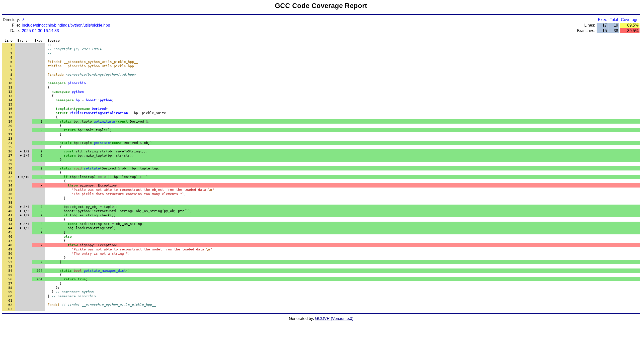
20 (10, 126)
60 (10, 296)
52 (10, 262)
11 (10, 87)
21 (10, 130)
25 (10, 147)
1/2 (26, 151)
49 (10, 249)
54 (10, 271)
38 (10, 202)
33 (10, 181)
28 (10, 160)
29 (10, 164)
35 (10, 190)
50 (10, 253)
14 (10, 100)
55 (10, 275)
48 (10, 245)
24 (10, 143)
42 (10, 219)
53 (10, 266)
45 (10, 232)
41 (10, 215)
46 (10, 236)
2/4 (26, 155)
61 (10, 300)
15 (10, 104)
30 (10, 168)
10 (10, 83)
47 (10, 241)
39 (10, 207)
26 (10, 151)
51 (10, 258)
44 (10, 228)
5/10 (25, 177)
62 (10, 305)
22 (10, 134)
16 (10, 109)
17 (10, 113)
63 (10, 309)
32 (10, 177)
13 (10, 96)
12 (10, 92)
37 (10, 198)
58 (10, 288)
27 (10, 155)
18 (10, 117)
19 (10, 121)
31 (10, 172)
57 (10, 283)
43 (10, 224)
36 (10, 194)
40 (10, 211)
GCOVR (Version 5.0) (334, 318)
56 (10, 279)
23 (10, 138)
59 (10, 292)
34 (10, 185)
